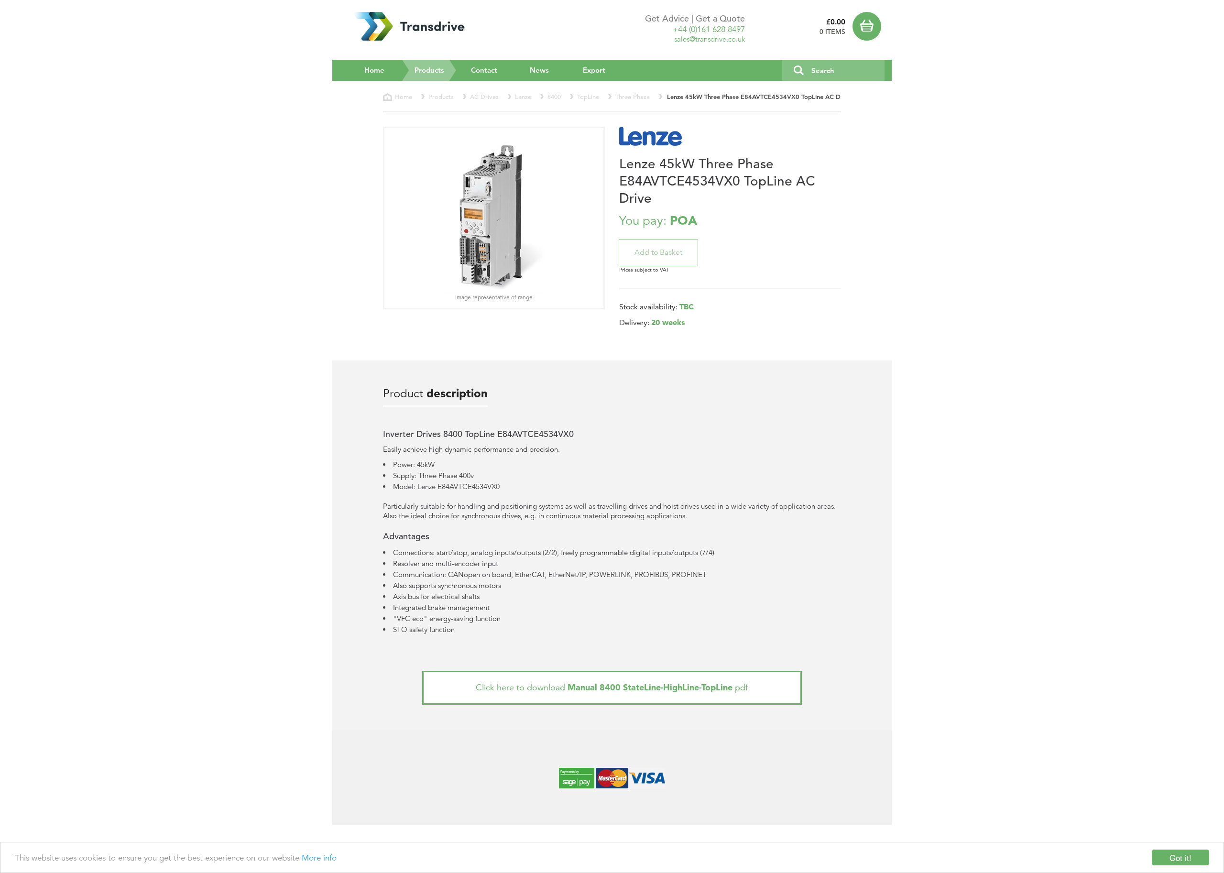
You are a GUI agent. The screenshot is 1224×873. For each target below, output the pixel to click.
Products (436, 70)
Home (374, 70)
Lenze (523, 97)
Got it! (1180, 857)
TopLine (588, 97)
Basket (868, 26)
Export (594, 70)
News (539, 70)
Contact (484, 70)
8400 (554, 97)
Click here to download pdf (612, 687)
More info (319, 858)
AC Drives (484, 97)
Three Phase (632, 97)
